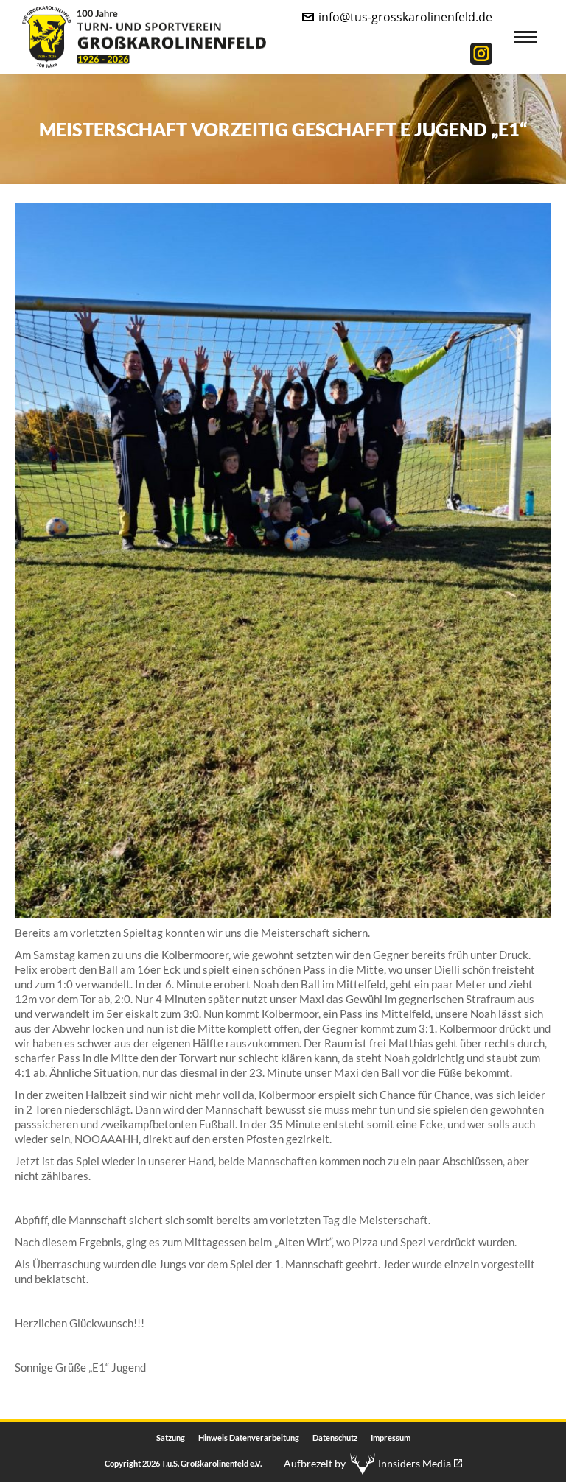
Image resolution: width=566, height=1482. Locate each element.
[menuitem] (170, 1437)
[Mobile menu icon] (525, 37)
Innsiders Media (414, 1463)
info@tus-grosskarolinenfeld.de (405, 17)
